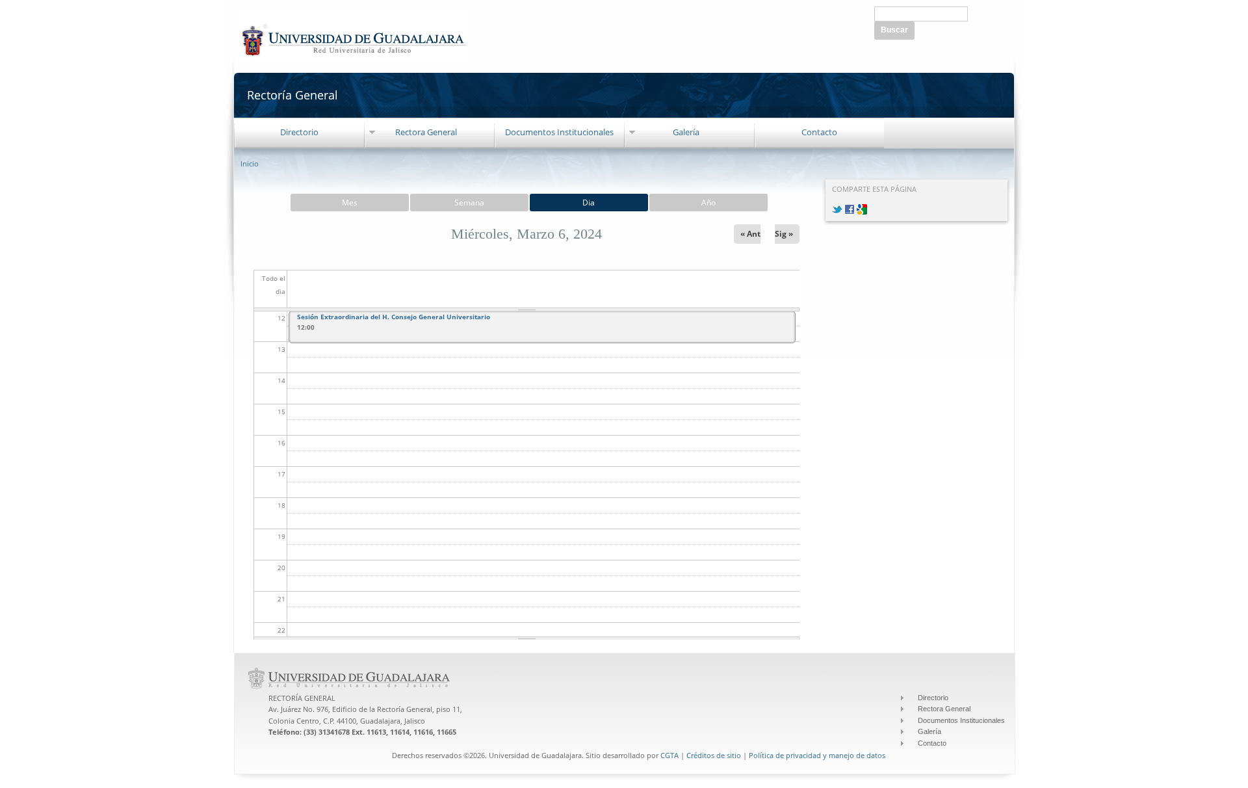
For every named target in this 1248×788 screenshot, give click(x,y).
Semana (469, 202)
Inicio (249, 163)
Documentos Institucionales (559, 132)
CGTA (669, 755)
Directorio (299, 132)
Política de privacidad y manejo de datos (817, 755)
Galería (686, 132)
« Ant (750, 233)
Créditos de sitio (713, 755)
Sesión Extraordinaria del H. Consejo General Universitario (393, 316)
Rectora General (426, 132)
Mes (350, 202)
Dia (588, 202)
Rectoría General (292, 95)
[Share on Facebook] (849, 207)
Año (708, 202)
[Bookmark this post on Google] (862, 207)
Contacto (819, 132)
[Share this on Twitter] (837, 207)
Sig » (784, 233)
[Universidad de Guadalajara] (354, 56)
